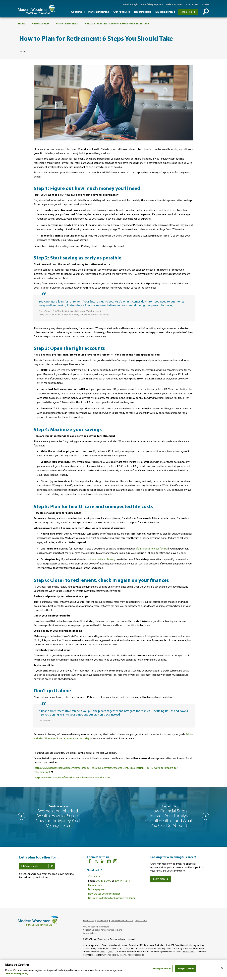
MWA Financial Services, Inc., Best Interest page (122, 955)
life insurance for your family (151, 549)
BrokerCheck (188, 952)
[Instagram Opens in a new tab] (115, 861)
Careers (205, 4)
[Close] (221, 968)
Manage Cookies (162, 969)
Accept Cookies (185, 969)
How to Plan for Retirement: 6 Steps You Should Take (117, 23)
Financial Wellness (67, 23)
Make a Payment (174, 4)
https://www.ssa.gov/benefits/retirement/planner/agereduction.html (72, 777)
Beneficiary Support (152, 4)
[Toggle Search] (205, 11)
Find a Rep (187, 12)
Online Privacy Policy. (17, 974)
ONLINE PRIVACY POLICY (122, 921)
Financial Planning (98, 12)
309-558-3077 (103, 881)
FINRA (102, 952)
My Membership (165, 12)
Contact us (94, 876)
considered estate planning (100, 559)
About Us (76, 12)
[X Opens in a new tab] (96, 861)
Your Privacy (102, 921)
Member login (95, 885)
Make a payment (97, 889)
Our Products (121, 12)
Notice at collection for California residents (111, 898)
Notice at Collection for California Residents (102, 930)
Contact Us (192, 4)
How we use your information (104, 894)
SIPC (111, 952)
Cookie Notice (89, 933)
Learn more (159, 879)
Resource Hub (142, 12)
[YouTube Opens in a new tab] (109, 861)
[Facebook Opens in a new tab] (90, 861)
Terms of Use (88, 921)
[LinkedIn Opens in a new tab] (103, 861)
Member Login (130, 4)
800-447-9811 (122, 881)
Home (21, 23)
